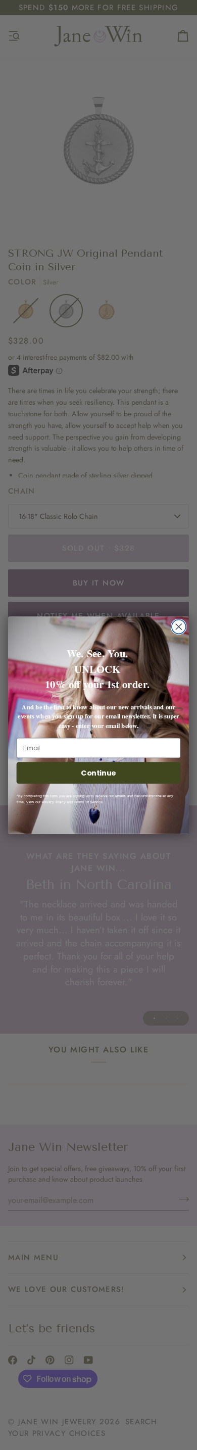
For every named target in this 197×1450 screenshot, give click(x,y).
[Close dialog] (179, 626)
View (30, 802)
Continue (98, 772)
